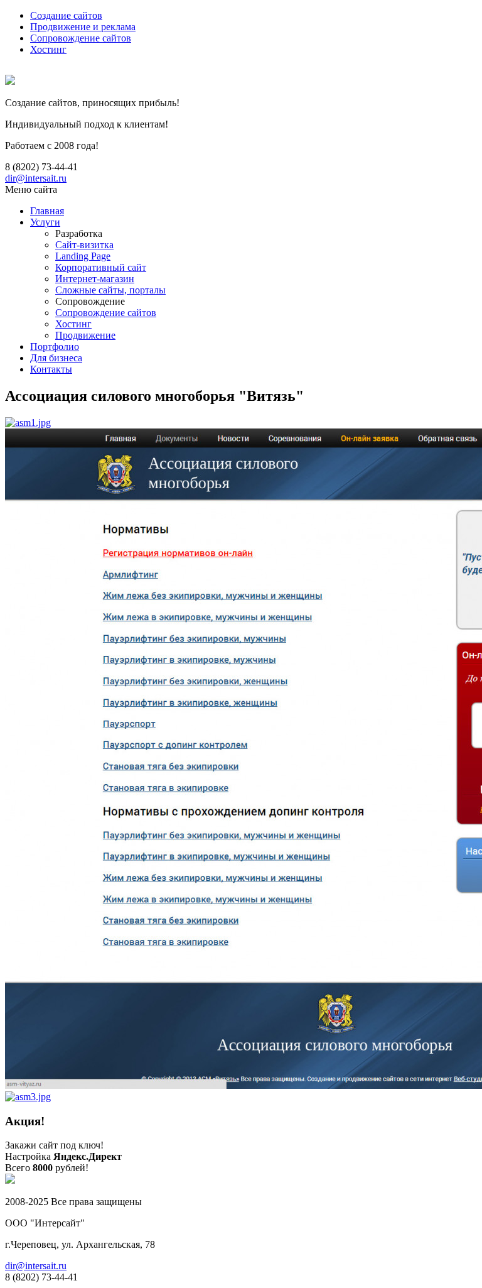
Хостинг (48, 49)
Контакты (51, 369)
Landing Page (82, 256)
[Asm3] (28, 1096)
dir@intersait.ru (36, 178)
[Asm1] (28, 422)
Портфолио (54, 346)
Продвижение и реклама (83, 26)
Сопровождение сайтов (80, 38)
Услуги (45, 222)
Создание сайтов (66, 15)
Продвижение (85, 335)
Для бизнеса (56, 357)
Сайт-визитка (84, 244)
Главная (47, 210)
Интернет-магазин (94, 278)
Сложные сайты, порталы (110, 290)
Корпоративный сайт (100, 267)
